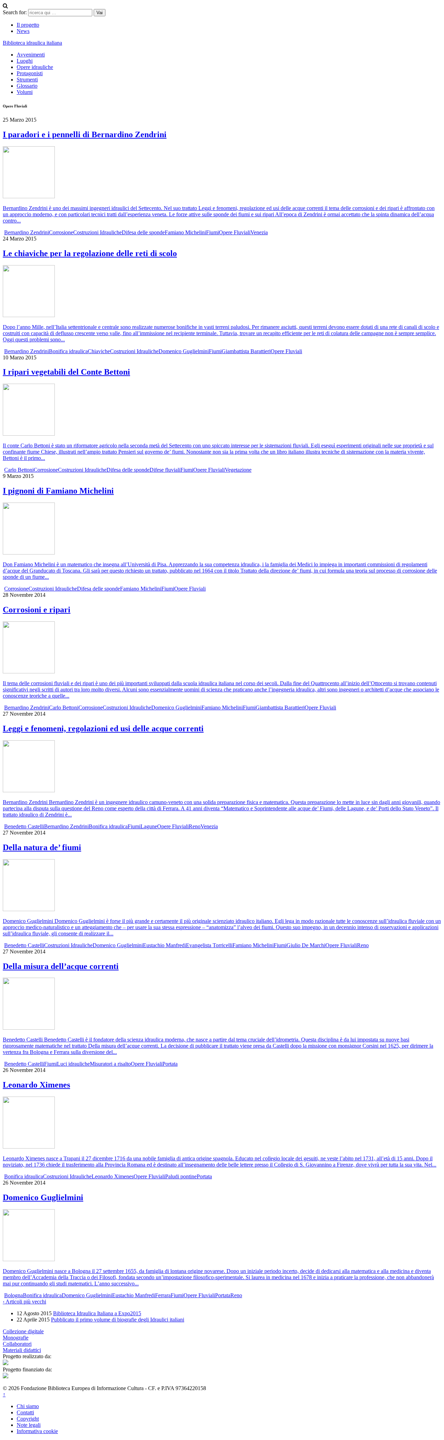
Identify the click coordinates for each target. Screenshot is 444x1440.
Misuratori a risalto (110, 1064)
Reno (194, 826)
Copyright (28, 1419)
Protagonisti (30, 73)
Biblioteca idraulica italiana (32, 43)
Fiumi (212, 232)
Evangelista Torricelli (209, 945)
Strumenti (27, 79)
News (23, 31)
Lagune (148, 826)
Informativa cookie (37, 1431)
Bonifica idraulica (68, 351)
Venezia (259, 232)
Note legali (29, 1425)
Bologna (13, 1295)
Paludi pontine (181, 1176)
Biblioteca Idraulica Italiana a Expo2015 (97, 1313)
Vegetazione (238, 470)
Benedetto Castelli (24, 826)
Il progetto (28, 25)
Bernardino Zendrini (26, 232)
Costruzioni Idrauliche (97, 232)
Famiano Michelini (185, 232)
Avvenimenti (31, 55)
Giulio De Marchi (306, 945)
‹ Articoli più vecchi (24, 1301)
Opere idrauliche (35, 67)
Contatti (25, 1412)
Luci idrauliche (73, 1064)
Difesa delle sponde (143, 232)
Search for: (15, 12)
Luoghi (25, 61)
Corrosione (61, 232)
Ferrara (163, 1295)
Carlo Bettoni (19, 470)
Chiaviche (99, 351)
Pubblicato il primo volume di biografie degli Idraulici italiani (117, 1320)
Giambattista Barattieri (246, 351)
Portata (170, 1064)
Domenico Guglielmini (184, 351)
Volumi (25, 92)
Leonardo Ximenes (113, 1176)
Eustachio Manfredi (164, 945)
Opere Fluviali (234, 232)
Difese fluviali (165, 470)
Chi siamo (28, 1406)
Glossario (27, 86)
